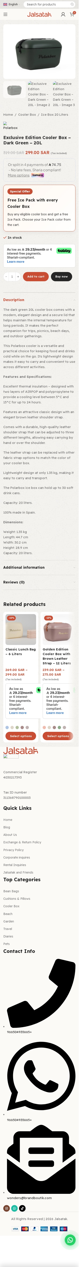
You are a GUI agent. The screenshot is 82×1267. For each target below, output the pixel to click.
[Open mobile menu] (5, 14)
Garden (8, 921)
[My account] (63, 14)
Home (8, 114)
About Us (10, 835)
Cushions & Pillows (16, 899)
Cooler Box (27, 114)
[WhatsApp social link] (14, 1208)
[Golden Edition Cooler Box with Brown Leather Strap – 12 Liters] (58, 629)
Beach (7, 914)
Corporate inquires (16, 857)
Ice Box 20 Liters (54, 114)
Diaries (8, 936)
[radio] (7, 727)
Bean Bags (11, 891)
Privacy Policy (13, 850)
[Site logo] (39, 14)
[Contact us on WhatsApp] (70, 1241)
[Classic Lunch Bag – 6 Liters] (20, 629)
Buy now (61, 276)
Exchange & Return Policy (22, 842)
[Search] (72, 4)
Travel (7, 929)
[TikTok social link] (22, 1208)
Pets (6, 944)
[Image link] (20, 750)
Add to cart (35, 276)
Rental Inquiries (14, 865)
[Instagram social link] (6, 1208)
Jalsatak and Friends (18, 872)
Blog (6, 827)
